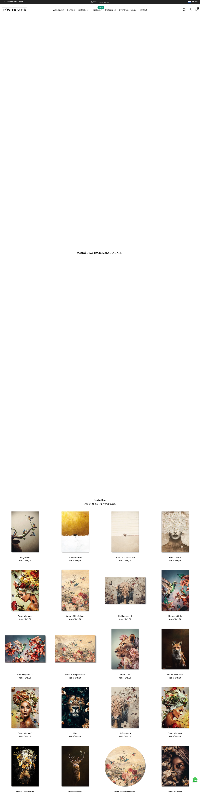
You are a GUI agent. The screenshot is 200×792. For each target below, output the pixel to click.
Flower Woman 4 (25, 616)
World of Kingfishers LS (75, 674)
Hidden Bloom (175, 557)
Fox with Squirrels (175, 674)
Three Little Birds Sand (125, 557)
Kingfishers (25, 557)
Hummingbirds (175, 616)
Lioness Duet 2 (125, 674)
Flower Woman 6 (175, 733)
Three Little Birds (75, 557)
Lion (75, 733)
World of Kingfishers (75, 616)
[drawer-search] (184, 10)
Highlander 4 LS (125, 616)
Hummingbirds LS (25, 674)
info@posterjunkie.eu (14, 1)
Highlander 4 (125, 733)
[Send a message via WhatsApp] (195, 779)
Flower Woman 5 (25, 733)
